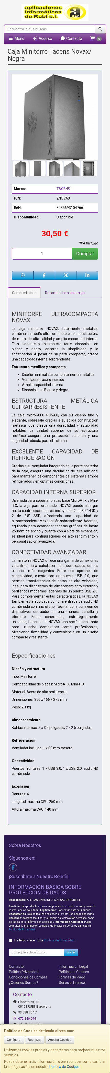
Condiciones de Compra (28, 977)
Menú (18, 38)
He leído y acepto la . (44, 940)
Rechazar (35, 1040)
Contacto (73, 38)
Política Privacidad (23, 972)
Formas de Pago (72, 977)
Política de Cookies (64, 1067)
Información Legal (73, 966)
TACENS (63, 189)
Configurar (14, 1040)
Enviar (71, 952)
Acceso (45, 38)
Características (24, 293)
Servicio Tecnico (72, 983)
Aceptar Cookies (59, 1040)
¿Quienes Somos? (23, 983)
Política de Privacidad (22, 929)
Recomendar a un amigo (65, 293)
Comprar (85, 253)
